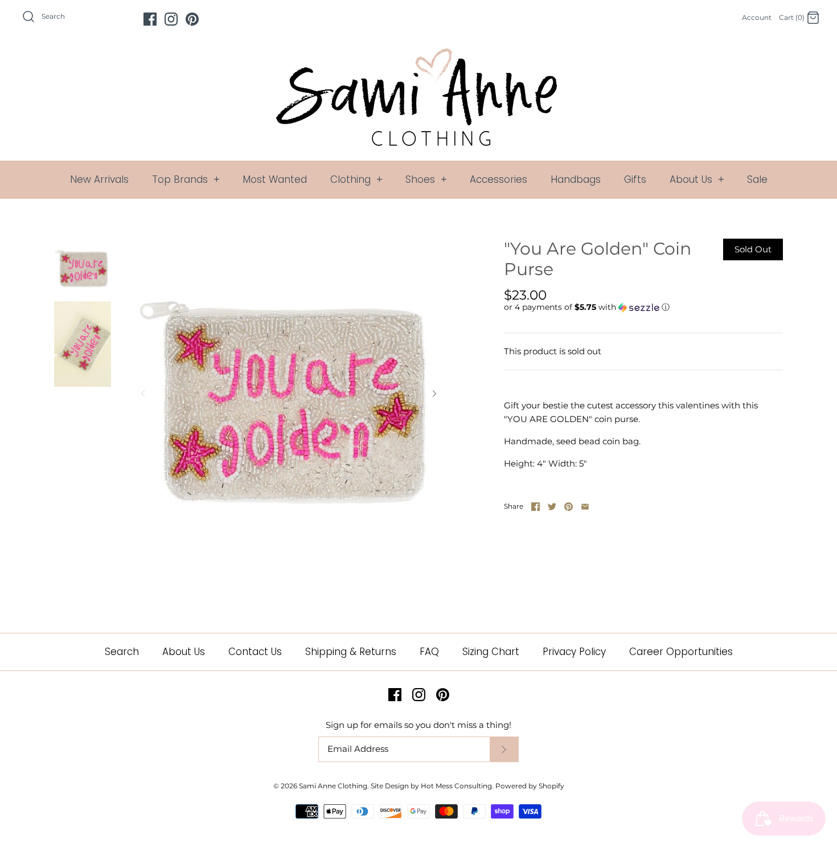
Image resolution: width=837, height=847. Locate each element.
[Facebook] (150, 19)
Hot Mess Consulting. (457, 785)
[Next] (434, 393)
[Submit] (504, 749)
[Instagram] (171, 19)
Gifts (635, 179)
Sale (757, 179)
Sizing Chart (490, 651)
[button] (587, 307)
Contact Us (255, 651)
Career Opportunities (681, 651)
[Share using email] (585, 506)
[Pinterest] (192, 19)
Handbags (576, 179)
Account (757, 17)
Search (122, 651)
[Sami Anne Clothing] (418, 55)
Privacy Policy (574, 651)
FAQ (429, 651)
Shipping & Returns (350, 651)
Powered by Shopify (529, 785)
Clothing (356, 179)
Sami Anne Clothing (333, 785)
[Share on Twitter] (552, 506)
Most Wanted (275, 179)
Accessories (498, 179)
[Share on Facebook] (535, 506)
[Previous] (143, 393)
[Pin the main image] (568, 506)
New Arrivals (99, 179)
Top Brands (186, 179)
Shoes (426, 179)
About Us (697, 179)
